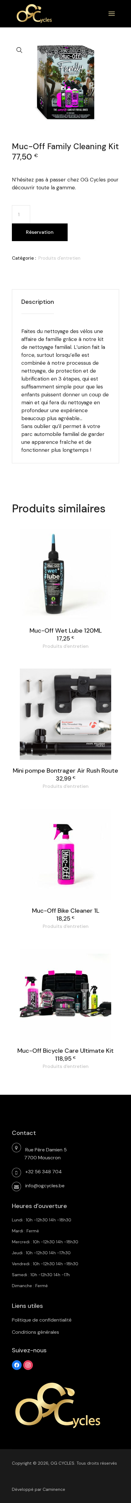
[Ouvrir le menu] (112, 14)
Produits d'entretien (59, 258)
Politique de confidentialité (42, 1320)
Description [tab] (37, 302)
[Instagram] (28, 1364)
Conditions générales (35, 1332)
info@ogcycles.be (45, 1185)
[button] (19, 50)
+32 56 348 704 (43, 1171)
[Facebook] (17, 1364)
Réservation (40, 232)
